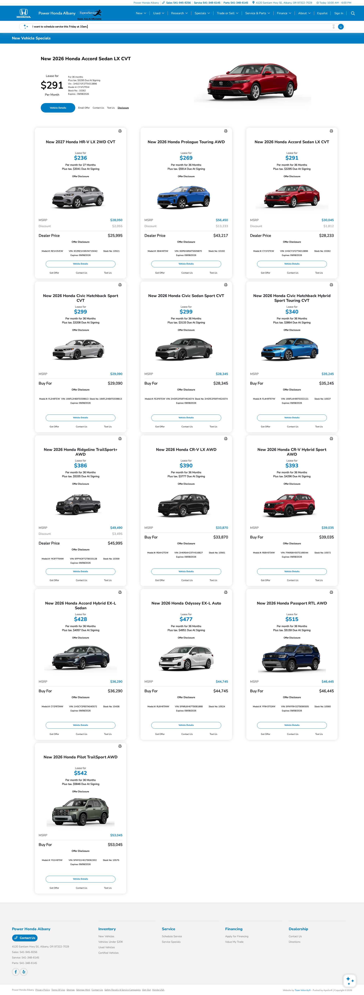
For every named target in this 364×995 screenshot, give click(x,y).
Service (168, 929)
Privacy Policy (42, 989)
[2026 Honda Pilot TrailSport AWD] (80, 812)
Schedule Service (172, 936)
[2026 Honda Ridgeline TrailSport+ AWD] (80, 504)
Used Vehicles (106, 947)
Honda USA (158, 989)
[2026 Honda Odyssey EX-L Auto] (186, 658)
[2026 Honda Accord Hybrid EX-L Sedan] (80, 658)
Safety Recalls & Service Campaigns (122, 989)
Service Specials (171, 942)
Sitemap (71, 989)
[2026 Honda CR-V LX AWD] (186, 504)
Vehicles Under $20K (110, 942)
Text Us (108, 272)
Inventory (107, 929)
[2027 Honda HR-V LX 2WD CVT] (80, 196)
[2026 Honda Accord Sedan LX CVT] (291, 196)
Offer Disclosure (80, 176)
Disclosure (123, 107)
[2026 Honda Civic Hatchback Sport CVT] (80, 350)
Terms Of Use (58, 989)
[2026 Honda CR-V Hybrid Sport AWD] (291, 504)
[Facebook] (16, 972)
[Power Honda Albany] (44, 13)
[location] (253, 3)
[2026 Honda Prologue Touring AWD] (186, 196)
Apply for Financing (236, 936)
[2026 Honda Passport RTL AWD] (291, 658)
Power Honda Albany (23, 989)
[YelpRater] (23, 972)
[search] (353, 13)
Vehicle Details (58, 107)
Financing (233, 929)
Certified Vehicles (108, 953)
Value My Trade (234, 942)
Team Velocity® (303, 990)
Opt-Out (146, 989)
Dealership (298, 929)
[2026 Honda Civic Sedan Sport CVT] (186, 350)
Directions (294, 942)
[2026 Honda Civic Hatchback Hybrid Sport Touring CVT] (291, 350)
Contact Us (27, 938)
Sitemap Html (83, 989)
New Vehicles (106, 936)
